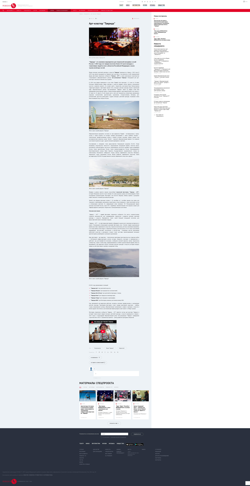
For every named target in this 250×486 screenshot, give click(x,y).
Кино (127, 5)
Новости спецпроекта (159, 45)
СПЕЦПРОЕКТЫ (136, 18)
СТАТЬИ (83, 403)
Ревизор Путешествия (107, 10)
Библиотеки (130, 455)
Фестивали (108, 453)
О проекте (121, 1)
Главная (81, 14)
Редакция (158, 451)
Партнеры (158, 457)
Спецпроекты (27, 10)
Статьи (85, 387)
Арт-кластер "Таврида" (96, 14)
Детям (35, 10)
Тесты (81, 460)
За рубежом (82, 10)
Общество (161, 5)
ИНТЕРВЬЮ (101, 403)
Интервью (92, 387)
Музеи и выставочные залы (133, 452)
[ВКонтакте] (142, 1)
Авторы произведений (162, 455)
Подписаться (137, 434)
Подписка (129, 1)
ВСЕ (80, 387)
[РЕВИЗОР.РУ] (9, 5)
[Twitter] (144, 1)
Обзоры (116, 387)
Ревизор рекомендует (62, 10)
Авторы (157, 453)
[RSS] (147, 1)
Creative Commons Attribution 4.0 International (38, 475)
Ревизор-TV (109, 387)
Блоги (81, 462)
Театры (129, 451)
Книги (143, 449)
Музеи (145, 5)
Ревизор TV (82, 455)
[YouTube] (150, 1)
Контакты (158, 460)
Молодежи (42, 10)
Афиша (52, 10)
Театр (121, 5)
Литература (136, 5)
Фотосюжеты (100, 387)
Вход (246, 1)
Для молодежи (97, 451)
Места (74, 10)
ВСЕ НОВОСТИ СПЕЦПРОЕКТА (159, 115)
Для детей (96, 449)
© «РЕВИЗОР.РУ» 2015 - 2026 (25, 481)
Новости (19, 10)
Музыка (152, 5)
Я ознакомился (106, 437)
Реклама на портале (93, 10)
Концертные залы (131, 454)
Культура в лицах (84, 464)
